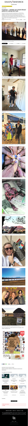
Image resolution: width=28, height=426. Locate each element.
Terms (15, 421)
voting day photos (15, 368)
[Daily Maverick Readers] (3, 19)
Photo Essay (6, 368)
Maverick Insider (9, 410)
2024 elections (10, 368)
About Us (14, 410)
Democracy (3, 368)
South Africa (10, 367)
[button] (20, 19)
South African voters (20, 368)
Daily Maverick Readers (8, 19)
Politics (7, 367)
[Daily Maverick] (14, 2)
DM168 (13, 367)
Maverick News (3, 367)
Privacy (13, 421)
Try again (4, 405)
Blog (22, 410)
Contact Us (19, 410)
